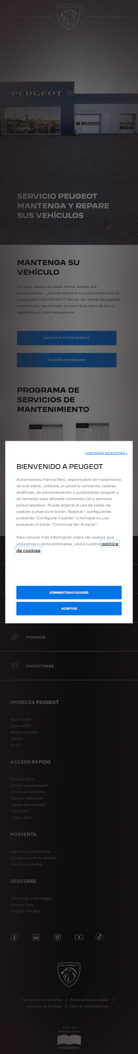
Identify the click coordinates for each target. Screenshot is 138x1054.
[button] (106, 453)
